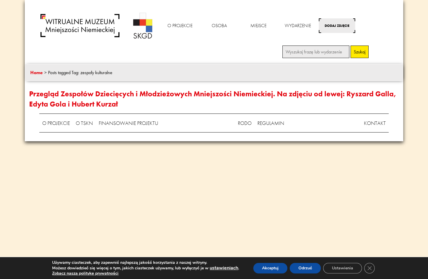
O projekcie (179, 25)
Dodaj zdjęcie (337, 25)
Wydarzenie (298, 25)
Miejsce (258, 25)
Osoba (219, 25)
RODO (245, 123)
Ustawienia (342, 268)
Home (36, 72)
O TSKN (84, 123)
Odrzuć (305, 268)
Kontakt (375, 123)
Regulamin (270, 123)
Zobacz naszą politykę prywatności (85, 273)
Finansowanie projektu (128, 123)
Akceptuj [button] (270, 268)
